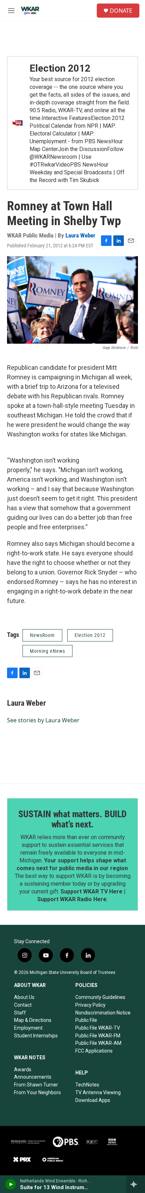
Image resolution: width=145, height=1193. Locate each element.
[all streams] (135, 1184)
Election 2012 (60, 68)
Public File (86, 1020)
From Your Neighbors (37, 1092)
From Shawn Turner (36, 1084)
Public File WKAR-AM (98, 1043)
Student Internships (36, 1035)
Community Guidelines (100, 997)
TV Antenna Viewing (98, 1092)
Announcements (32, 1077)
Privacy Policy (90, 1005)
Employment (28, 1028)
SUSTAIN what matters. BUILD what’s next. (72, 819)
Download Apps (92, 1100)
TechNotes (87, 1084)
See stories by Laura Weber (43, 720)
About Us (24, 997)
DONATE (121, 10)
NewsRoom (42, 635)
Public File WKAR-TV (97, 1028)
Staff (20, 1013)
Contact (23, 1005)
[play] (10, 1184)
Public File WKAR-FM (97, 1035)
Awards (22, 1069)
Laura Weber (80, 235)
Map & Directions (32, 1020)
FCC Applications (94, 1051)
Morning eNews (47, 651)
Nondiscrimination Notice (103, 1013)
